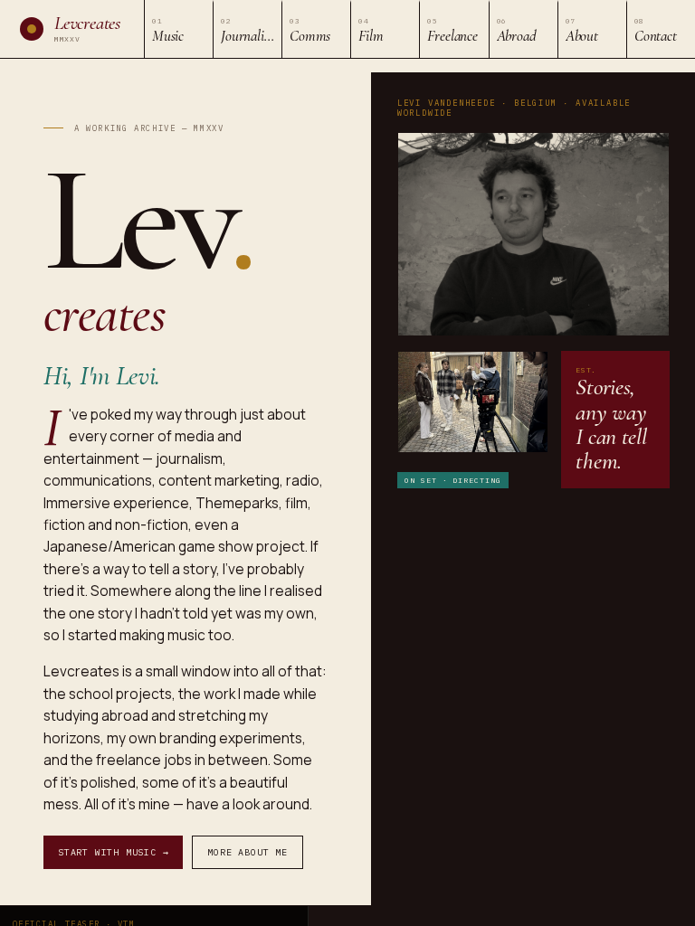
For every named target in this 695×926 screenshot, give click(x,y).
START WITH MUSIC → (113, 852)
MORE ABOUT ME (247, 852)
